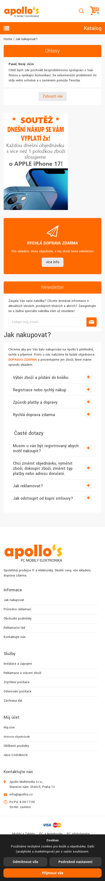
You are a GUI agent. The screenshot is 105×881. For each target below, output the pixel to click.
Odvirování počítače (18, 691)
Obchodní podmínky (18, 618)
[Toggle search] (81, 11)
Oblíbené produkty (16, 746)
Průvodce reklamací (17, 609)
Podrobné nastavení (75, 861)
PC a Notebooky (51, 834)
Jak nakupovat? (26, 39)
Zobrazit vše (53, 96)
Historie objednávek (17, 737)
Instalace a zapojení (18, 664)
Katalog (92, 28)
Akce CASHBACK (16, 755)
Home (8, 39)
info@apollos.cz (21, 794)
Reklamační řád (14, 628)
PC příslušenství (78, 834)
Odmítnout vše (25, 861)
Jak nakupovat (14, 600)
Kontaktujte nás (15, 637)
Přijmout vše (52, 873)
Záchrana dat (13, 700)
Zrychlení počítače (17, 682)
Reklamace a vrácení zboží (22, 673)
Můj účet (9, 727)
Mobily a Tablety (23, 834)
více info (52, 262)
